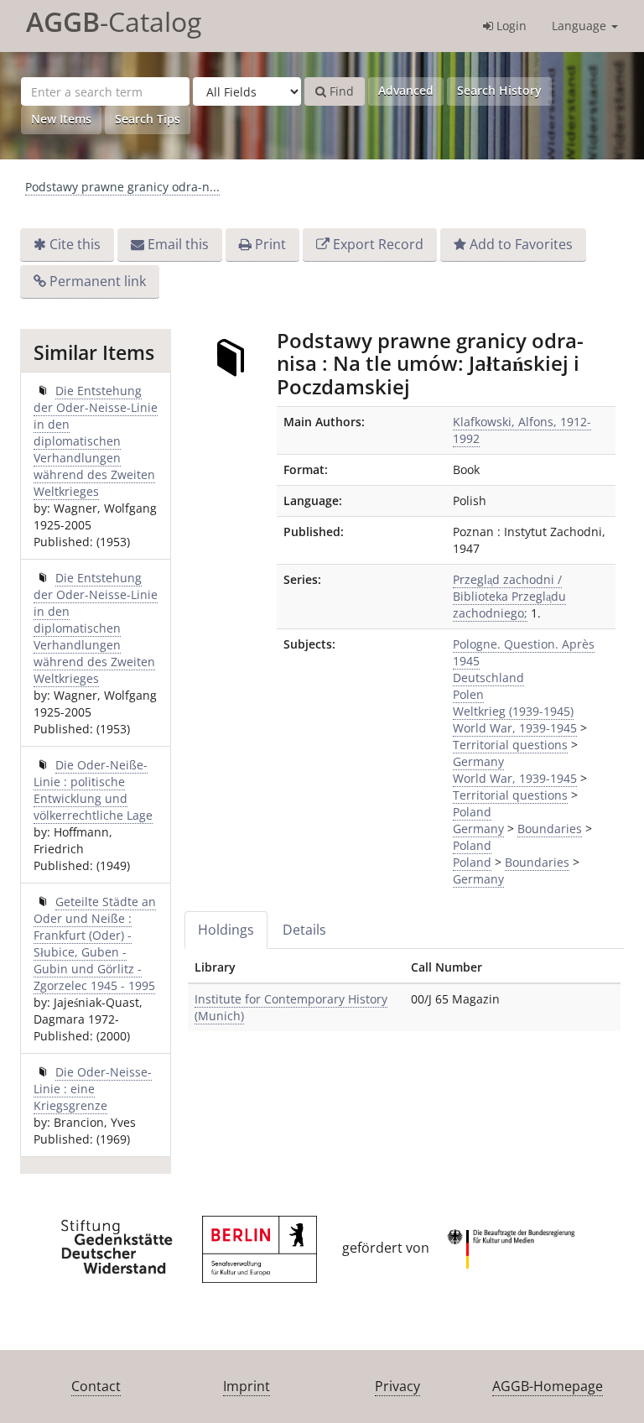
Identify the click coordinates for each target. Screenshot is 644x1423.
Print (270, 244)
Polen (468, 694)
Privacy (397, 1386)
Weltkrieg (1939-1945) (513, 711)
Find (340, 91)
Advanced (406, 90)
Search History (499, 90)
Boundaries (549, 829)
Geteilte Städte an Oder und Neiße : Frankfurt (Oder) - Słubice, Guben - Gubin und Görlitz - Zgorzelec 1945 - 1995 (95, 943)
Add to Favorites (521, 244)
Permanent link (97, 281)
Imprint (246, 1386)
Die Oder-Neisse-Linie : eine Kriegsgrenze (93, 1088)
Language (581, 26)
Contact (96, 1386)
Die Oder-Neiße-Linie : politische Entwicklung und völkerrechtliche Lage (93, 790)
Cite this (75, 244)
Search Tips (147, 119)
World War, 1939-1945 (515, 728)
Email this (178, 244)
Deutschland (488, 677)
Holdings (226, 929)
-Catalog (113, 21)
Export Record (378, 244)
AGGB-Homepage (547, 1386)
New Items (61, 119)
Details (304, 929)
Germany (478, 761)
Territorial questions (510, 745)
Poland (472, 812)
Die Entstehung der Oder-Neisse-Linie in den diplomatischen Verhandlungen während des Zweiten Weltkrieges (96, 441)
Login (510, 26)
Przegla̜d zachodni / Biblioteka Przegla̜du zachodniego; (509, 596)
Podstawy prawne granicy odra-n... (122, 187)
